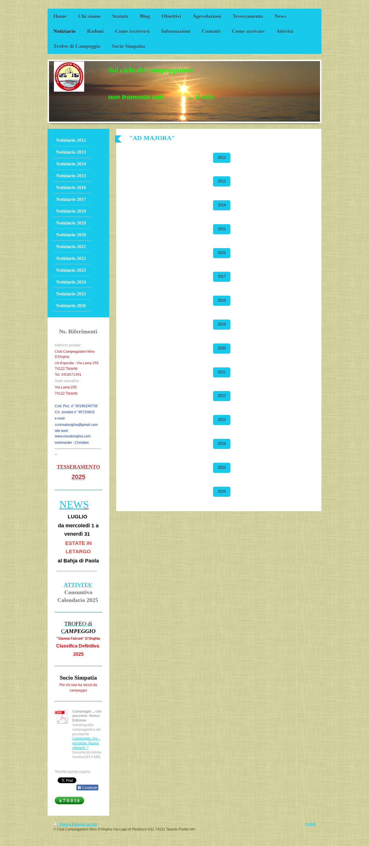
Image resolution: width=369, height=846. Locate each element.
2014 (222, 205)
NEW (71, 504)
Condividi (89, 788)
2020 (222, 348)
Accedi (310, 824)
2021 (222, 372)
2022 (222, 396)
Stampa (65, 824)
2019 (222, 324)
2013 (222, 181)
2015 (222, 229)
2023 (222, 420)
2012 (222, 158)
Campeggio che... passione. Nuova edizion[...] (86, 743)
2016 (222, 253)
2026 (222, 492)
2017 (222, 277)
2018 (222, 301)
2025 (222, 468)
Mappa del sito (85, 824)
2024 (222, 444)
